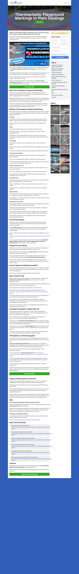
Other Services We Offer (57, 95)
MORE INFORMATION (29, 373)
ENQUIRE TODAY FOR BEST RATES (29, 474)
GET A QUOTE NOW (29, 87)
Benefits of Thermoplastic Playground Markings (58, 69)
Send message (60, 57)
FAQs (53, 93)
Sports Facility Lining (56, 80)
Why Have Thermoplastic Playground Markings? (57, 65)
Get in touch (39, 22)
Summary (54, 97)
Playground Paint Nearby (57, 74)
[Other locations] (65, 2)
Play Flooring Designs (57, 72)
